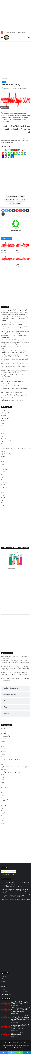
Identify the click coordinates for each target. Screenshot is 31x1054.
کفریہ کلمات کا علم (4, 482)
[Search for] (29, 38)
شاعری (3, 456)
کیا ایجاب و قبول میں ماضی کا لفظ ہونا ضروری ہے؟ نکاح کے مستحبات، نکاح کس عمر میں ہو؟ (14, 364)
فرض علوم (3, 472)
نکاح (3, 500)
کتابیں (3, 480)
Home (4, 78)
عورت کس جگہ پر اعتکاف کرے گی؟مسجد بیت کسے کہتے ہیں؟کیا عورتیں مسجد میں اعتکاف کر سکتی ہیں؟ (16, 310)
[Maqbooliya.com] (6, 37)
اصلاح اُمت (4, 421)
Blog (3, 979)
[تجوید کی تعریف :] (23, 259)
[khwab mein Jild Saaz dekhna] (8, 259)
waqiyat (4, 415)
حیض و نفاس (4, 436)
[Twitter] (6, 210)
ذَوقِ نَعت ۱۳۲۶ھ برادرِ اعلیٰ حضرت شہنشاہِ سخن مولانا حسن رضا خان (11, 441)
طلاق (3, 462)
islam (7, 78)
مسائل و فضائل (4, 490)
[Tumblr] (13, 210)
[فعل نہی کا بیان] (23, 245)
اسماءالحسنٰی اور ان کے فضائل (6, 418)
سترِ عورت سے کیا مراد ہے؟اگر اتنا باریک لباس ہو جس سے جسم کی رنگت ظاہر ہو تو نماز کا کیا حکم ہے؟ (15, 389)
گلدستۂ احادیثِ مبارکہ (5, 485)
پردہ (2, 426)
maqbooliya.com (6, 88)
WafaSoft (24, 1043)
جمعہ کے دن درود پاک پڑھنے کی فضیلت (7, 398)
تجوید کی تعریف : (18, 264)
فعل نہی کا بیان (18, 251)
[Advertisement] (15, 15)
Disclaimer (4, 984)
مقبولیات (3, 495)
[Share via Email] (27, 210)
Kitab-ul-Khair (10, 200)
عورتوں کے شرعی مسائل (6, 469)
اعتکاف (3, 423)
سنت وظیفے (4, 451)
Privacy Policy (5, 992)
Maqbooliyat (19, 1045)
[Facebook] (3, 210)
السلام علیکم (4, 379)
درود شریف (4, 439)
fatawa (24, 1045)
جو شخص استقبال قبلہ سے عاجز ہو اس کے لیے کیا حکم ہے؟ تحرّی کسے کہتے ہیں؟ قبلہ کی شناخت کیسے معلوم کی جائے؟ (15, 367)
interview (11, 1048)
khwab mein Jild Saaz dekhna (8, 264)
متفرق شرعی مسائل (5, 487)
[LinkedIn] (10, 210)
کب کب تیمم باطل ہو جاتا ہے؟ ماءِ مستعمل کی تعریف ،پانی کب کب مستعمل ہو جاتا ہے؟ (14, 395)
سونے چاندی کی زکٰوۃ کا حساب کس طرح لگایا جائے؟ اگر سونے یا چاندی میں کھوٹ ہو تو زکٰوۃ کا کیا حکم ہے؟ (15, 347)
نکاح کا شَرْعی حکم (3, 251)
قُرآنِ (3, 474)
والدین (3, 505)
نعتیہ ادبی (3, 498)
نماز (2, 503)
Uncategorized (5, 413)
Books (6, 1048)
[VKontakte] (24, 210)
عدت (3, 464)
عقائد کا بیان (4, 467)
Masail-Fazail (21, 200)
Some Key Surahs (15, 203)
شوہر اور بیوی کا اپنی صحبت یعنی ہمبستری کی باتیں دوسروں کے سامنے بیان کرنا (13, 400)
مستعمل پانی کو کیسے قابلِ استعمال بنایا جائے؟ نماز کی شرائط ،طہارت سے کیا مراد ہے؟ (14, 393)
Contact (4, 982)
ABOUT (4, 976)
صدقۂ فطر (3, 459)
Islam (22, 196)
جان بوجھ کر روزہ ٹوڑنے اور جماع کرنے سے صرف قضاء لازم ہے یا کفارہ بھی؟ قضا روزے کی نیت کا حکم (15, 328)
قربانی (3, 477)
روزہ (3, 444)
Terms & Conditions (6, 994)
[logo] (8, 873)
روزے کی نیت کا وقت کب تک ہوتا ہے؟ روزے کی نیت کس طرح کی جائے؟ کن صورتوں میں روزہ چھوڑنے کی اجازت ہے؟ (16, 336)
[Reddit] (20, 210)
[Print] (3, 214)
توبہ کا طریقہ (4, 431)
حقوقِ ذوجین (4, 433)
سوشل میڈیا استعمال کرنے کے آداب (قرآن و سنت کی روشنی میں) (11, 454)
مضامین (3, 492)
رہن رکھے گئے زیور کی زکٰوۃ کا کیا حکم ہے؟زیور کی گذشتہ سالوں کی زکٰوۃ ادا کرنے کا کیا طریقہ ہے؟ (15, 340)
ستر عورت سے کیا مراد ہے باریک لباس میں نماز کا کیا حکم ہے (10, 386)
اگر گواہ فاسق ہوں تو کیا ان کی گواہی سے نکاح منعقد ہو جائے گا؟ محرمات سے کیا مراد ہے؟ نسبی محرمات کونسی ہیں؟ (15, 360)
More (15, 1048)
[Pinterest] (17, 210)
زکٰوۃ (2, 446)
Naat (28, 1045)
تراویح (3, 428)
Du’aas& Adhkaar (12, 196)
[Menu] (2, 38)
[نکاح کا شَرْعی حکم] (8, 245)
